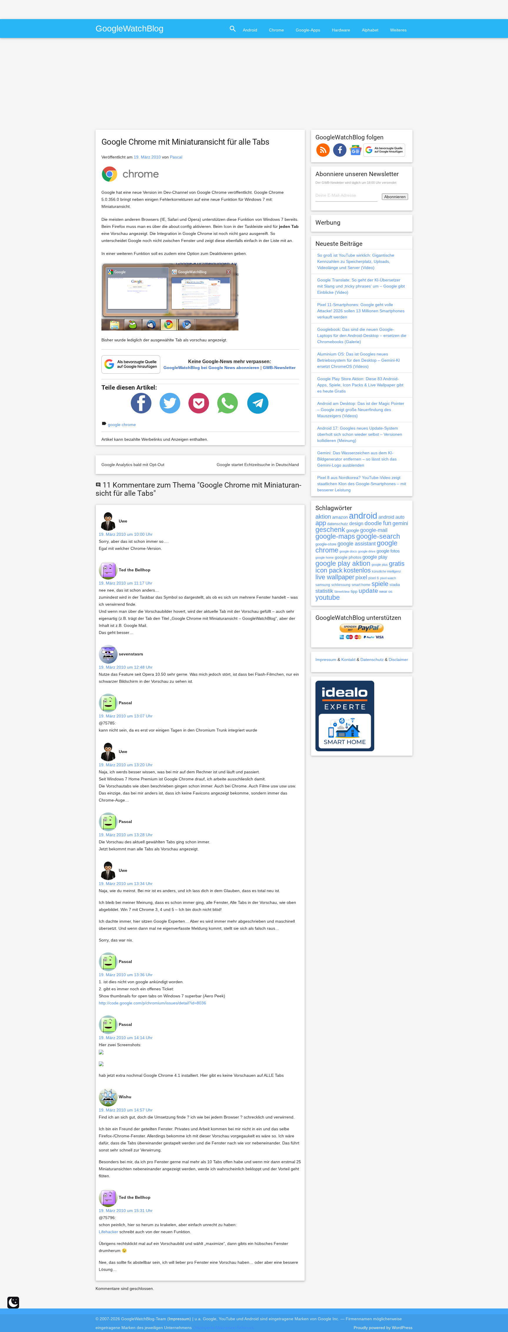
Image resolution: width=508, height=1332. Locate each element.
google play (374, 557)
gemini (400, 523)
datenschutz (337, 524)
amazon (340, 517)
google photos (348, 557)
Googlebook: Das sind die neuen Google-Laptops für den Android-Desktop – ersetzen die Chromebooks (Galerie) (361, 335)
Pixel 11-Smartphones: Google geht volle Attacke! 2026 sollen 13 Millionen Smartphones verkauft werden (361, 310)
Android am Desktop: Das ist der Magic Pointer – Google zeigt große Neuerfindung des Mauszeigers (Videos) (360, 409)
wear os (385, 591)
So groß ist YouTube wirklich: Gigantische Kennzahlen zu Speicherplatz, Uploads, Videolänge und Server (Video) (355, 261)
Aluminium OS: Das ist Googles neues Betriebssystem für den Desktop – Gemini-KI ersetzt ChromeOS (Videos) (358, 360)
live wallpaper (334, 577)
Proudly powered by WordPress (383, 1327)
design (356, 523)
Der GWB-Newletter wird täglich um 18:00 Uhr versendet (355, 182)
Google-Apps (308, 30)
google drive (366, 551)
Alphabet (370, 30)
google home (324, 557)
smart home (361, 585)
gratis (397, 563)
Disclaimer (398, 659)
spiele (380, 583)
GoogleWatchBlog (129, 28)
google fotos (388, 550)
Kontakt (348, 659)
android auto (391, 517)
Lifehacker (108, 1231)
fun (387, 523)
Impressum (325, 659)
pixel (361, 577)
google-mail (373, 530)
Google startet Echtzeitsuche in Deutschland (258, 464)
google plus (380, 564)
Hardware (341, 30)
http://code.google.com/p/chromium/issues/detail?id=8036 (152, 1003)
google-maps (335, 536)
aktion (323, 516)
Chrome (276, 30)
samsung (322, 585)
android (363, 515)
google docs (348, 551)
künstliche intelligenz (386, 571)
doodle (373, 523)
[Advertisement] (69, 9)
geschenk (330, 529)
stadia (395, 584)
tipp (354, 591)
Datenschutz (372, 659)
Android (250, 30)
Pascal (176, 157)
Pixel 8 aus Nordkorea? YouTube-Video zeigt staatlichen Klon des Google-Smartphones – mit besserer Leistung (361, 483)
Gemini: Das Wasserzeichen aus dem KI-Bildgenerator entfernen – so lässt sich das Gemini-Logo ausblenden (357, 459)
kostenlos (357, 570)
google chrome (122, 424)
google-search (378, 536)
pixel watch (388, 578)
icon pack (328, 570)
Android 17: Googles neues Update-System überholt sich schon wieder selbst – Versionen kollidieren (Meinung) (359, 434)
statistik (324, 591)
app (320, 523)
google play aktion (342, 563)
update (368, 590)
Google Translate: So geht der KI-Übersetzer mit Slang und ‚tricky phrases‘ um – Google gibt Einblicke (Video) (361, 286)
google (352, 530)
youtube (327, 597)
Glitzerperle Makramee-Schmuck (223, 1327)
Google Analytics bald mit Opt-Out (132, 464)
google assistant (356, 544)
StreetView (342, 591)
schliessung (340, 585)
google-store (325, 544)
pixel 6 (373, 578)
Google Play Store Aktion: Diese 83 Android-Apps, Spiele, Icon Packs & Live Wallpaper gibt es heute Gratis (360, 384)
